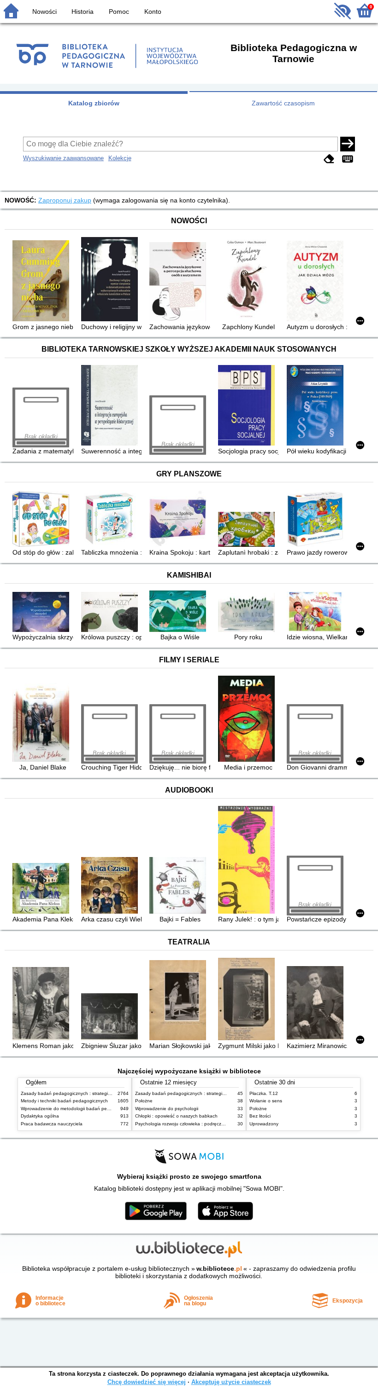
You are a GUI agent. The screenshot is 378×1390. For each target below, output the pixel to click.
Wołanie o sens (265, 1100)
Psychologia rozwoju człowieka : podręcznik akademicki (193, 1123)
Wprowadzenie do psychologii (166, 1108)
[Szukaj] (347, 144)
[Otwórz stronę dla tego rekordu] (42, 281)
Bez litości (260, 1115)
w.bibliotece (219, 1268)
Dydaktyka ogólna (40, 1115)
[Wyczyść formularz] (329, 159)
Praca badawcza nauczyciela (52, 1123)
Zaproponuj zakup (64, 200)
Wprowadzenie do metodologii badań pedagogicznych (78, 1108)
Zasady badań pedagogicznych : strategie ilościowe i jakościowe (89, 1093)
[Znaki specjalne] (347, 159)
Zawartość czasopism (283, 103)
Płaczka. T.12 (263, 1093)
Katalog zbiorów (93, 103)
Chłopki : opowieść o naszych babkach (176, 1115)
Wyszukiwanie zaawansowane (63, 158)
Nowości (44, 11)
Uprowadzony (263, 1123)
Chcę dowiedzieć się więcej (146, 1381)
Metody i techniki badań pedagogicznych (64, 1100)
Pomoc (119, 11)
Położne (144, 1100)
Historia (82, 11)
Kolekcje (119, 158)
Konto (152, 11)
